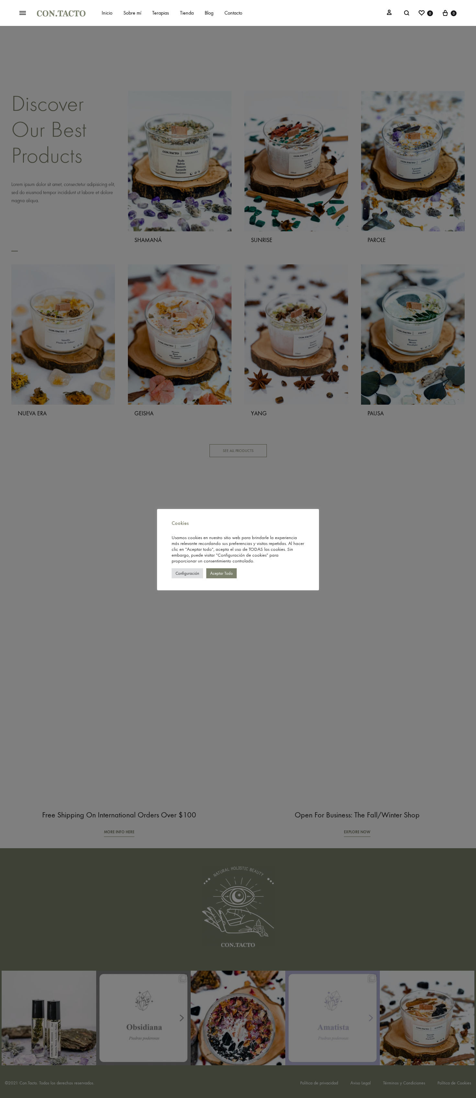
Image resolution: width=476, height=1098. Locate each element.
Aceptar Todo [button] (221, 573)
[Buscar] (407, 13)
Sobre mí (132, 13)
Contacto (233, 13)
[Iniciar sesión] (389, 12)
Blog (209, 13)
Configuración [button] (187, 573)
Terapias (160, 13)
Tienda (187, 13)
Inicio (107, 13)
